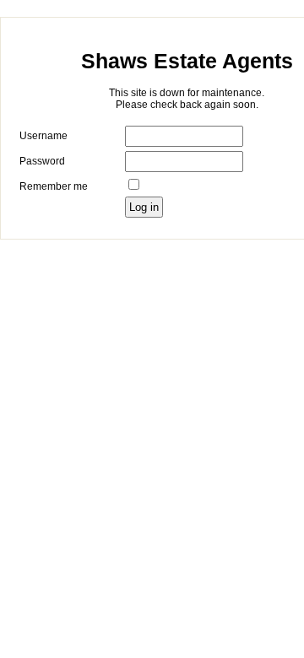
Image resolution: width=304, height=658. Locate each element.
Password (42, 161)
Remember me (53, 186)
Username (43, 136)
